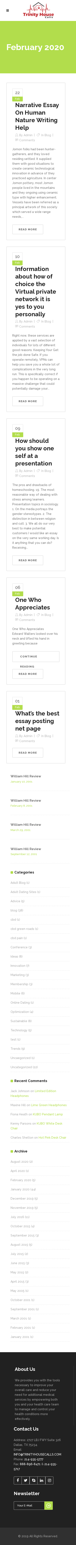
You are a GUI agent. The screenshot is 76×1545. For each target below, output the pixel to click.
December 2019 (22, 1198)
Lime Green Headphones (49, 1105)
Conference (19, 947)
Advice (15, 901)
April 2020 (18, 1171)
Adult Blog (18, 882)
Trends (15, 1048)
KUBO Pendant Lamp (48, 1114)
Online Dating (20, 1002)
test (13, 1039)
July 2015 (17, 1254)
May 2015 (17, 1272)
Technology (19, 1030)
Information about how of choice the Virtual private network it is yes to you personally (35, 292)
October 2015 (20, 1226)
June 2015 (18, 1263)
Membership (19, 984)
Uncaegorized (21, 1058)
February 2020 (21, 1180)
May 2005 (17, 1290)
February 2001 (21, 1327)
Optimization (20, 1012)
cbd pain (17, 938)
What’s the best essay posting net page (37, 721)
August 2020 (19, 1161)
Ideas (14, 956)
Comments (27, 140)
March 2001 (19, 1318)
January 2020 (20, 1189)
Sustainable (19, 1021)
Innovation (18, 965)
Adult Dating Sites (23, 892)
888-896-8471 (30, 1464)
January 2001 (20, 1337)
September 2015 (23, 1235)
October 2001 (20, 1300)
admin (28, 135)
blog (48, 135)
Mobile (15, 993)
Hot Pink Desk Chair (52, 1137)
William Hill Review (26, 776)
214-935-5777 (33, 1459)
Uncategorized (21, 1067)
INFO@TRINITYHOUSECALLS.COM (37, 1454)
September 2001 (23, 1309)
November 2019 (22, 1207)
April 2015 (17, 1281)
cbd (13, 919)
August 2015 (19, 1244)
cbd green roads (22, 929)
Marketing (18, 975)
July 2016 (17, 1217)
